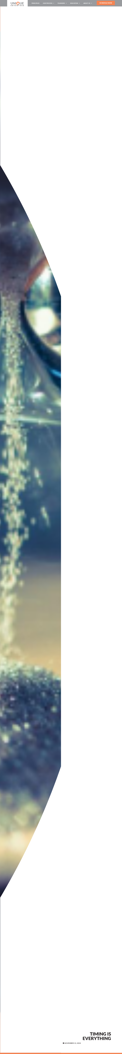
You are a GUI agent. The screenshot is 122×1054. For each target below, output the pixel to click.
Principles (35, 3)
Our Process (47, 3)
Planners (61, 3)
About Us (86, 3)
